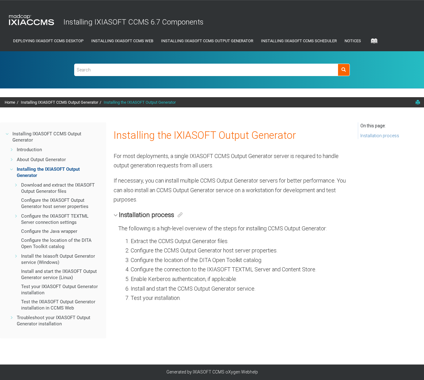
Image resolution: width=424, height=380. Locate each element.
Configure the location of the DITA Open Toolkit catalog (56, 243)
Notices (353, 40)
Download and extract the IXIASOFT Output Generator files (58, 188)
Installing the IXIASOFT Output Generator (140, 102)
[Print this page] (418, 102)
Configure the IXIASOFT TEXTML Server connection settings (54, 219)
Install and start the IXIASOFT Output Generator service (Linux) (59, 274)
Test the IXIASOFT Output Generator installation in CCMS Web (58, 305)
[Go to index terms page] (372, 42)
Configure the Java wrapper (49, 231)
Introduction (29, 149)
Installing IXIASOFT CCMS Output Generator (207, 40)
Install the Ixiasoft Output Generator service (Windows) (58, 259)
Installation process (379, 135)
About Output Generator (41, 159)
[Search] (344, 70)
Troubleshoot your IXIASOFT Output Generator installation (53, 321)
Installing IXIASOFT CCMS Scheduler (299, 40)
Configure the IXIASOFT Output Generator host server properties (54, 203)
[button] (7, 133)
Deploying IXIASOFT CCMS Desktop (48, 40)
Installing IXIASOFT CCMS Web (122, 40)
